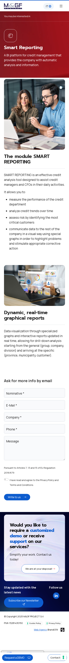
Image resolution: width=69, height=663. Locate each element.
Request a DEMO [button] (15, 657)
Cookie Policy (35, 623)
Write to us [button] (14, 497)
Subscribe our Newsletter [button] (24, 600)
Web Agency (40, 629)
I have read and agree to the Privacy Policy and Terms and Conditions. (34, 482)
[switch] (6, 479)
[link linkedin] (56, 595)
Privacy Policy (54, 623)
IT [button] (47, 6)
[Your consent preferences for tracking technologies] (63, 657)
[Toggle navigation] (61, 6)
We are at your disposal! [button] (39, 568)
